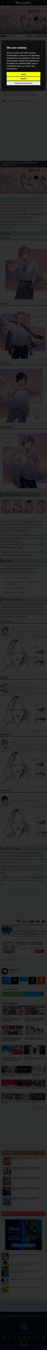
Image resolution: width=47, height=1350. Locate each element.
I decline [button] (23, 79)
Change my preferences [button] (23, 83)
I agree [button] (23, 74)
